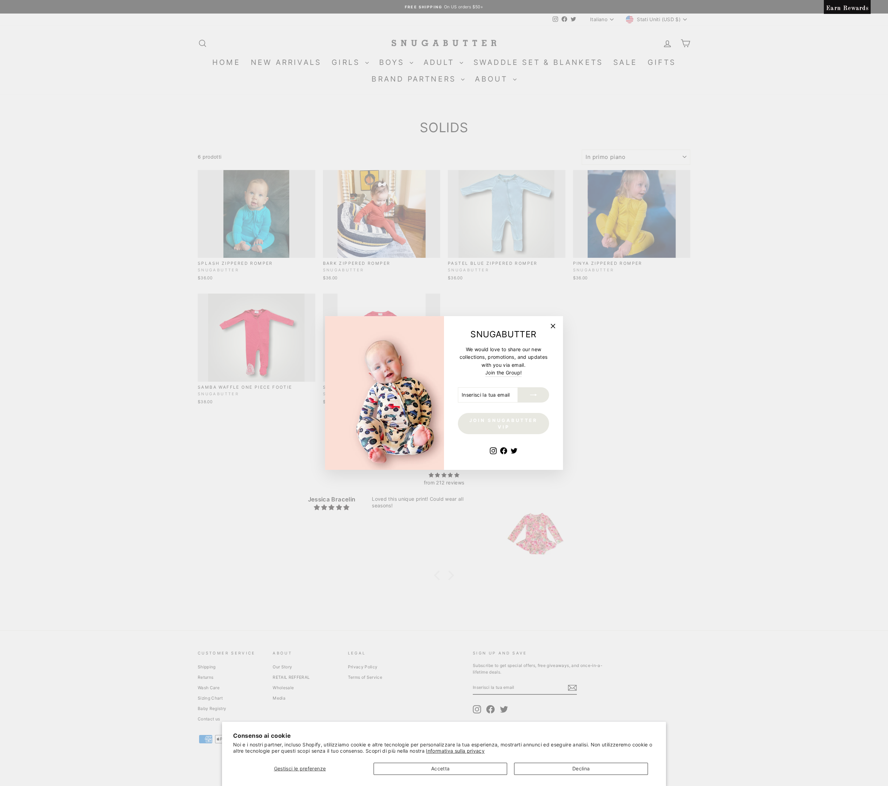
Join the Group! (503, 372)
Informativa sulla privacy (455, 751)
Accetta (440, 768)
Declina (581, 768)
